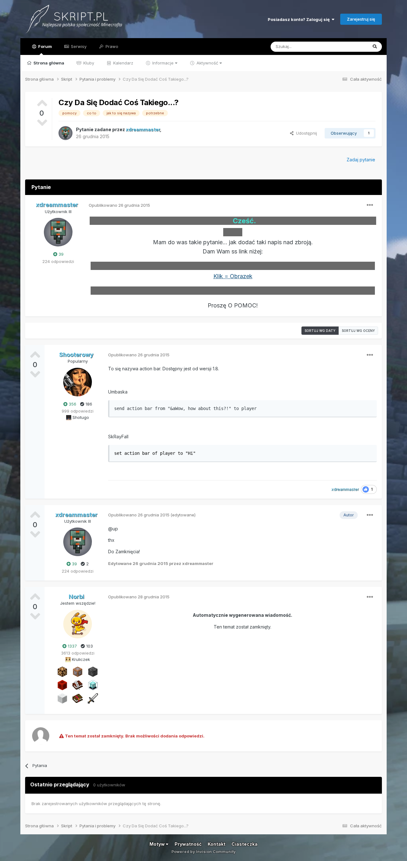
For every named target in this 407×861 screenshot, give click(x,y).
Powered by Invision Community (203, 851)
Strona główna (48, 62)
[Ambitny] (62, 684)
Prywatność (188, 844)
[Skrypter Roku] (77, 698)
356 (71, 404)
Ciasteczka (244, 844)
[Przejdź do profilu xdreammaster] (65, 133)
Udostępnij (305, 133)
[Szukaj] (375, 47)
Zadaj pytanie (361, 159)
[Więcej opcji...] (370, 205)
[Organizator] (62, 671)
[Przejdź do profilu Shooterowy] (77, 382)
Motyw (157, 844)
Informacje (163, 62)
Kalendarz (122, 62)
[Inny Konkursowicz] (62, 698)
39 (60, 254)
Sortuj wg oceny (358, 331)
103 (89, 646)
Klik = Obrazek (232, 276)
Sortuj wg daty (320, 331)
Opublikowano (119, 205)
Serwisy (78, 46)
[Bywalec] (93, 671)
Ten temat (349, 46)
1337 (71, 646)
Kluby (88, 62)
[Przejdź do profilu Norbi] (77, 624)
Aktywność (207, 62)
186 (88, 404)
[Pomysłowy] (93, 684)
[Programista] (77, 671)
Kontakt (216, 844)
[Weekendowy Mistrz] (93, 698)
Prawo (111, 46)
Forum (44, 46)
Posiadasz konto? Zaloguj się (300, 19)
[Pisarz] (77, 684)
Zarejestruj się (361, 19)
